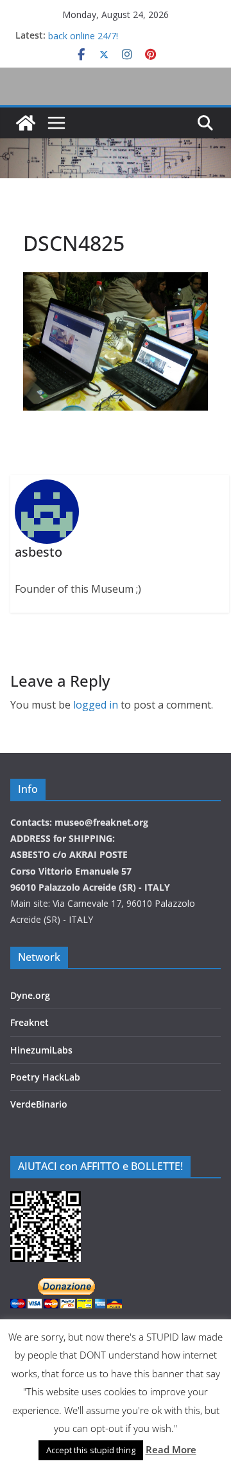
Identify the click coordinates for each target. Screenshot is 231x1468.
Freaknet (29, 1022)
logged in (95, 705)
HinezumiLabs (41, 1050)
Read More (171, 1449)
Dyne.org (30, 995)
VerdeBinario (38, 1104)
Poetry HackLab (45, 1077)
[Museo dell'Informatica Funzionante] (25, 122)
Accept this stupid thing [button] (90, 1450)
